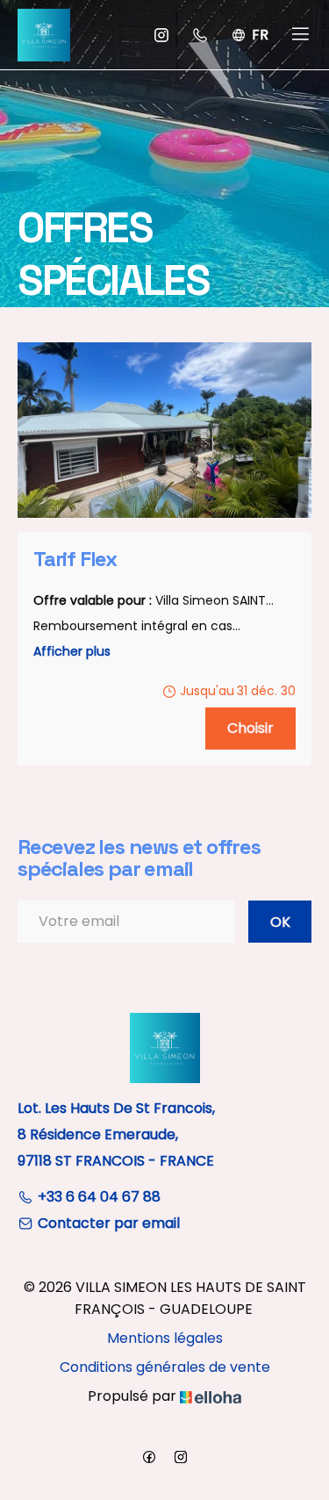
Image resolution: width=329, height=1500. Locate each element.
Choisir (250, 728)
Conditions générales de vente (165, 1367)
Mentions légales (165, 1338)
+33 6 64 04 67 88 (99, 1197)
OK (280, 922)
